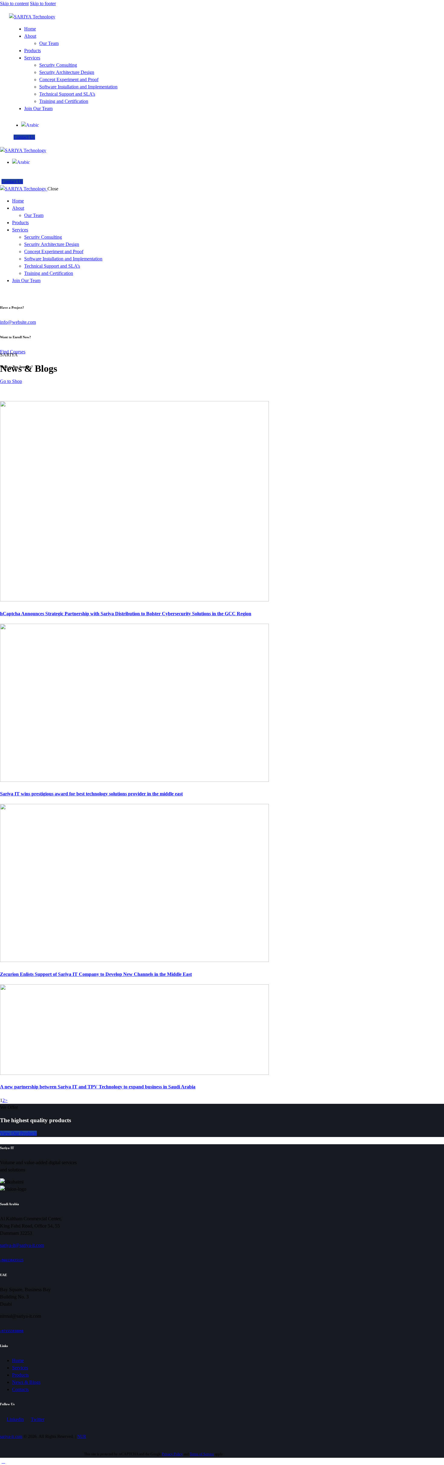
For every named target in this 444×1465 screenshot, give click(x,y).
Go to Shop (11, 381)
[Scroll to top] (3, 1461)
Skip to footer (43, 3)
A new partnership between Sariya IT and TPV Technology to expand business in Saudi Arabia (97, 1086)
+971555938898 (12, 1331)
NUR (81, 1436)
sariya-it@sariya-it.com (22, 1245)
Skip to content (14, 3)
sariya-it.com (11, 1436)
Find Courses (12, 351)
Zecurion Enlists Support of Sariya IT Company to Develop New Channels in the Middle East (96, 974)
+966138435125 (12, 1260)
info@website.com (18, 322)
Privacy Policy (172, 1454)
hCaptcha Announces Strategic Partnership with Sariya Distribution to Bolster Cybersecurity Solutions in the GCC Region (125, 613)
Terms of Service (202, 1454)
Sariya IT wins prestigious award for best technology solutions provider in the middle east (91, 793)
